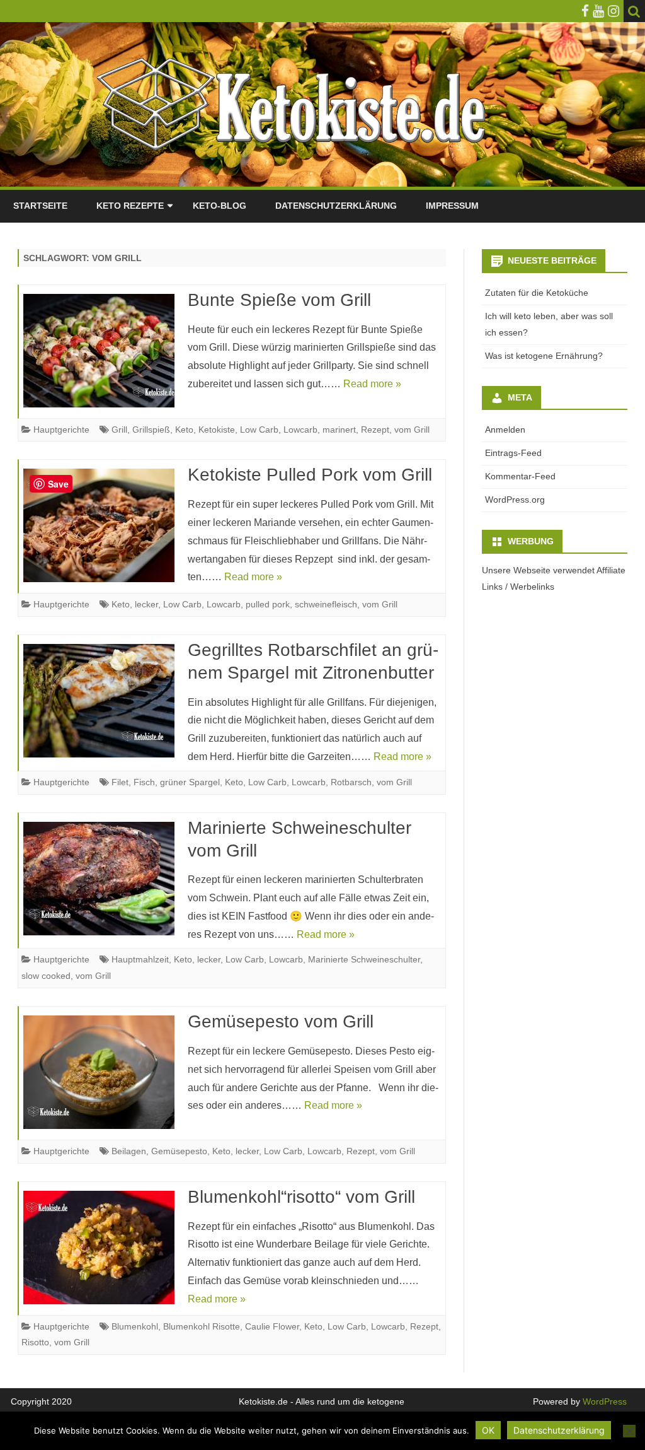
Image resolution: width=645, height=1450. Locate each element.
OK (488, 1430)
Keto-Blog (219, 206)
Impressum (452, 206)
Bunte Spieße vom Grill (279, 300)
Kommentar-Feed (520, 476)
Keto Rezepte (130, 206)
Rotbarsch (351, 782)
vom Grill (412, 429)
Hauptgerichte (61, 429)
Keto (184, 429)
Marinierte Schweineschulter (364, 959)
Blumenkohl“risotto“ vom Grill (301, 1197)
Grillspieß (151, 429)
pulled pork (268, 604)
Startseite (40, 206)
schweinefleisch (326, 604)
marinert (339, 429)
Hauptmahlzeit (140, 959)
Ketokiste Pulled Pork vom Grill (310, 474)
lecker (146, 604)
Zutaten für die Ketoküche (536, 293)
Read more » (372, 383)
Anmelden (505, 429)
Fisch (144, 782)
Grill (119, 429)
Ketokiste (216, 429)
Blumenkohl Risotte (201, 1326)
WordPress (603, 1401)
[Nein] (629, 1431)
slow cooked (46, 976)
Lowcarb (300, 429)
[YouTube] (598, 11)
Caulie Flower (272, 1326)
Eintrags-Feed (513, 453)
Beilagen (128, 1151)
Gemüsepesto (179, 1151)
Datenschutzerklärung (336, 206)
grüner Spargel (190, 782)
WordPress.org (515, 499)
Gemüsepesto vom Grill (281, 1021)
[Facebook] (585, 11)
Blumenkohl (134, 1326)
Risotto (35, 1342)
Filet (119, 782)
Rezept (375, 429)
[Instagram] (613, 11)
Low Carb (259, 429)
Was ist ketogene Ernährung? (544, 356)
